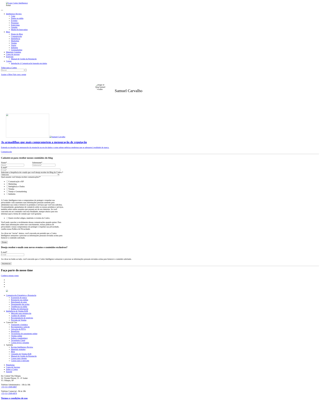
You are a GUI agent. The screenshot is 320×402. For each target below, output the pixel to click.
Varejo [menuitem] (13, 45)
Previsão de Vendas (18, 320)
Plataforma (10, 365)
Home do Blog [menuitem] (17, 34)
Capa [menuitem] (13, 16)
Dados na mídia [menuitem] (17, 18)
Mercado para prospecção (21, 313)
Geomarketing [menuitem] (16, 50)
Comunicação (6, 152)
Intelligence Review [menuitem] (14, 14)
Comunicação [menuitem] (16, 36)
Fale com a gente (19, 74)
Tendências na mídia (19, 307)
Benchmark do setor (19, 302)
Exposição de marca (19, 298)
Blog (13, 352)
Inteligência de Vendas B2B (17, 311)
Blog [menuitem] (8, 32)
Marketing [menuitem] (15, 41)
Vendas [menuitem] (14, 43)
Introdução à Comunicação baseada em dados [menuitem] (29, 63)
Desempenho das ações (20, 304)
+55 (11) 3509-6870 (9, 393)
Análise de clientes (18, 316)
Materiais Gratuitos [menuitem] (13, 52)
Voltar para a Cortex (9, 68)
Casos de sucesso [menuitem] (13, 54)
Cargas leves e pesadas (20, 343)
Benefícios (15, 331)
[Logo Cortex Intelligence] (17, 3)
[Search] (26, 70)
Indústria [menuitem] (14, 48)
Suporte (9, 372)
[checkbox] (31, 187)
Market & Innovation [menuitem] (19, 30)
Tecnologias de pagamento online (24, 334)
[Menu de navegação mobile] (2, 10)
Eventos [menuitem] (14, 21)
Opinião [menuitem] (14, 27)
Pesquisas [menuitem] (15, 23)
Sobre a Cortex (12, 369)
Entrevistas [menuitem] (15, 25)
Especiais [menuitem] (9, 57)
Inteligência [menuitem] (15, 39)
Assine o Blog (7, 74)
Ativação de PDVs (18, 329)
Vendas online (16, 336)
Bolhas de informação (19, 309)
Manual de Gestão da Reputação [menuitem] (24, 59)
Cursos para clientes (19, 358)
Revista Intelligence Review (22, 347)
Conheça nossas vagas (10, 276)
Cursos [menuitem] (9, 61)
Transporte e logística (19, 325)
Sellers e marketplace (19, 338)
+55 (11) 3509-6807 (9, 387)
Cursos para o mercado (20, 361)
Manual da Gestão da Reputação (24, 356)
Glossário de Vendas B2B (21, 354)
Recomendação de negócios (22, 318)
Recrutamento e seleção (20, 327)
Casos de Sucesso (13, 367)
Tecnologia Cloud (18, 340)
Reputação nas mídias (19, 300)
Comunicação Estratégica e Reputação (21, 295)
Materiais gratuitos (18, 349)
